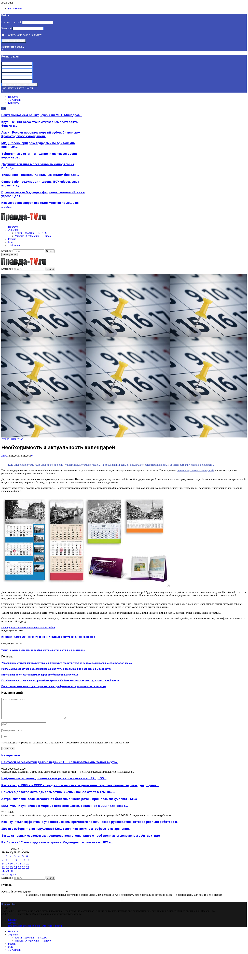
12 (23, 859)
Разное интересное (12, 438)
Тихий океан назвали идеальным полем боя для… (40, 175)
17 (15, 863)
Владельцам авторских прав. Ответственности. (35, 925)
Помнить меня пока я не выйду (23, 34)
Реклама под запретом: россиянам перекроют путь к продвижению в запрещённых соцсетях (56, 669)
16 (11, 863)
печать (37, 627)
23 (11, 867)
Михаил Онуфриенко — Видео (33, 235)
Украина (13, 229)
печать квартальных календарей (195, 470)
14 (3, 863)
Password (6, 28)
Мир (10, 242)
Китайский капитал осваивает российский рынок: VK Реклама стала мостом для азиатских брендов (60, 680)
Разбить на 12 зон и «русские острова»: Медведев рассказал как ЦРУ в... (57, 842)
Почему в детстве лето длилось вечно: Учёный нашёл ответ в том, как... (58, 792)
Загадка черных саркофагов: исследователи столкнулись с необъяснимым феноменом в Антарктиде (80, 836)
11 (19, 859)
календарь (7, 627)
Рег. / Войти (15, 8)
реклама (17, 627)
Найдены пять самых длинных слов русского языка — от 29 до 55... (53, 778)
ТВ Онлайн (14, 99)
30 (11, 871)
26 (23, 867)
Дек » (13, 874)
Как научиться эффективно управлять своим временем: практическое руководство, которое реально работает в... (90, 822)
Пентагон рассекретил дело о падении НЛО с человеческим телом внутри (59, 762)
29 (7, 871)
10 (15, 859)
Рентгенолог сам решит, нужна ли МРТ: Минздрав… (41, 115)
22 (7, 867)
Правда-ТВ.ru (8, 904)
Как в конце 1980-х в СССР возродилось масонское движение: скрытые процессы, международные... (80, 785)
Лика (4, 455)
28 (3, 871)
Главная (12, 919)
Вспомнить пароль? (12, 46)
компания (27, 627)
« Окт (4, 874)
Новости (13, 96)
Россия (12, 239)
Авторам (13, 922)
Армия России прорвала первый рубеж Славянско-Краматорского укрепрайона (40, 134)
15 (7, 863)
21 (3, 867)
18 (19, 863)
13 (27, 859)
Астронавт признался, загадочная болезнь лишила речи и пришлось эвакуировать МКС (69, 799)
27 (27, 867)
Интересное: (11, 755)
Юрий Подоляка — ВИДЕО (31, 232)
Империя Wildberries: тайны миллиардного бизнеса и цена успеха (39, 674)
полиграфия (48, 627)
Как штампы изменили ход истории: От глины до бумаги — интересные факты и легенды (53, 686)
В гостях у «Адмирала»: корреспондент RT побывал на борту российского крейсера (48, 637)
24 (15, 867)
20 (27, 863)
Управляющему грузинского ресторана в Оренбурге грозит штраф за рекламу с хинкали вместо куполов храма (66, 663)
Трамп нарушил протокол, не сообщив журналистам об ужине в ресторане (43, 650)
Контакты (13, 102)
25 (19, 867)
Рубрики (6, 891)
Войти (29, 87)
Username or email (11, 22)
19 (23, 863)
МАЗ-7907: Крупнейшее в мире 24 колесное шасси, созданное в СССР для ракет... (64, 806)
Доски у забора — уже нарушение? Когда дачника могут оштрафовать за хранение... (66, 829)
